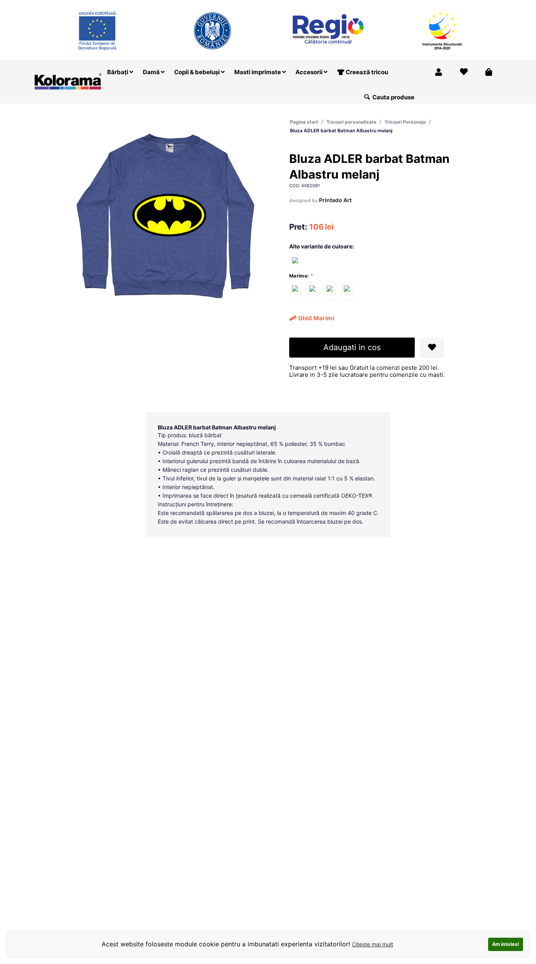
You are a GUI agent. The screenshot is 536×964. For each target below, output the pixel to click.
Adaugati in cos (352, 347)
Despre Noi (428, 5)
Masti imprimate (258, 72)
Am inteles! (505, 944)
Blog (459, 5)
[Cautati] (367, 97)
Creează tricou (366, 72)
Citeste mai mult (372, 944)
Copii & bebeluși (197, 72)
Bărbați (118, 72)
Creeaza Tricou (347, 5)
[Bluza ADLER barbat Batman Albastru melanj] (295, 291)
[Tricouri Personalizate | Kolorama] (68, 80)
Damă (152, 72)
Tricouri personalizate (351, 122)
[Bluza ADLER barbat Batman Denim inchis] (295, 260)
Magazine (390, 5)
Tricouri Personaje (405, 122)
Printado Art (335, 200)
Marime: (299, 276)
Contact (486, 5)
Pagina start (304, 122)
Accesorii (309, 72)
